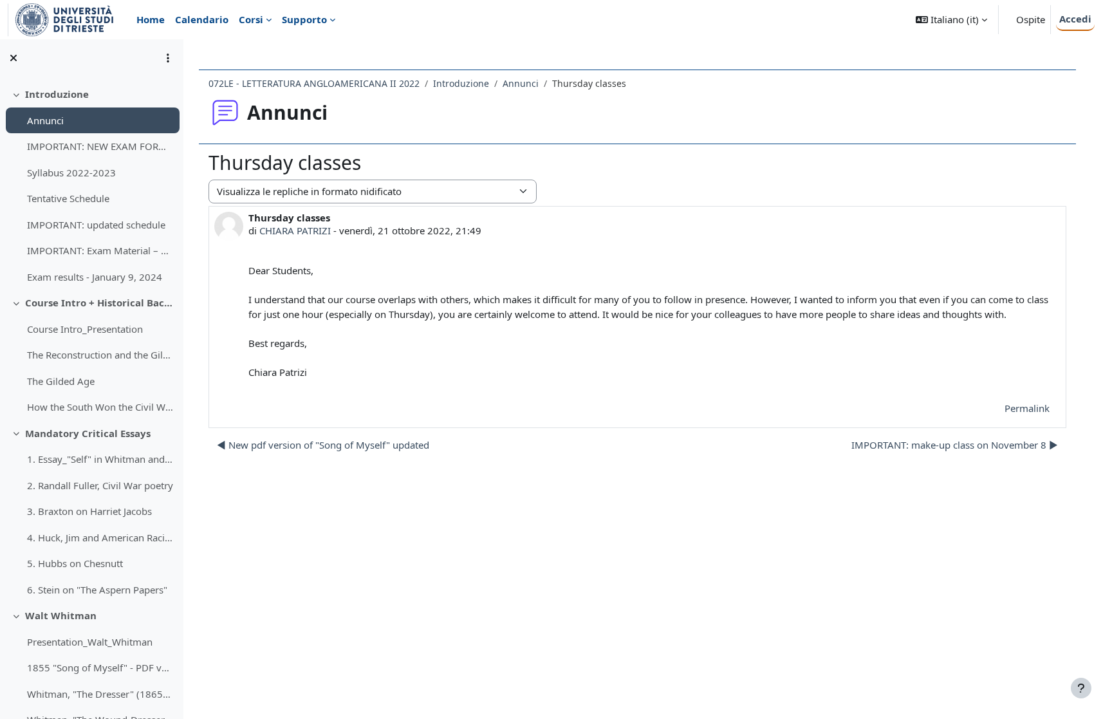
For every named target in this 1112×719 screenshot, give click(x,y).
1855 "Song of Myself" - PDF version (100, 667)
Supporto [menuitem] (304, 19)
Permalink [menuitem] (1027, 408)
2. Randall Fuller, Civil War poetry (100, 485)
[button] (951, 19)
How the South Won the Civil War (100, 406)
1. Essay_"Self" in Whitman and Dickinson (100, 459)
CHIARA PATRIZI (295, 230)
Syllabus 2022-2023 (71, 172)
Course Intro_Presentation (85, 328)
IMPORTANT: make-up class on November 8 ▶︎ (954, 444)
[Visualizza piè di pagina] (1081, 688)
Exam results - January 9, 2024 (94, 276)
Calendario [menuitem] (201, 19)
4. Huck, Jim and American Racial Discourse (100, 537)
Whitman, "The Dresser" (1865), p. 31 (100, 693)
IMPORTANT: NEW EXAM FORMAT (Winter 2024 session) (100, 146)
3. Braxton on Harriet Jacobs (89, 511)
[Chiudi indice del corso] (13, 58)
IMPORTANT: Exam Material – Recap (100, 250)
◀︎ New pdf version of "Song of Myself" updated (323, 444)
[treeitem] (91, 185)
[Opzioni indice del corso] (168, 58)
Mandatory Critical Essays (88, 433)
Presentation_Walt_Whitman (90, 641)
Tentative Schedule (68, 198)
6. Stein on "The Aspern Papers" (97, 589)
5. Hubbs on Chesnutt (75, 563)
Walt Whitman (61, 615)
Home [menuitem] (150, 19)
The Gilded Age (61, 381)
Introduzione (57, 94)
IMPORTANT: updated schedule (96, 224)
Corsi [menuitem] (251, 19)
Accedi (1075, 18)
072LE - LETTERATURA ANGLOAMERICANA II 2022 (314, 83)
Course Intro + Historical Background (99, 302)
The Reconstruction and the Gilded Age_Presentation (100, 354)
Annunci (45, 120)
